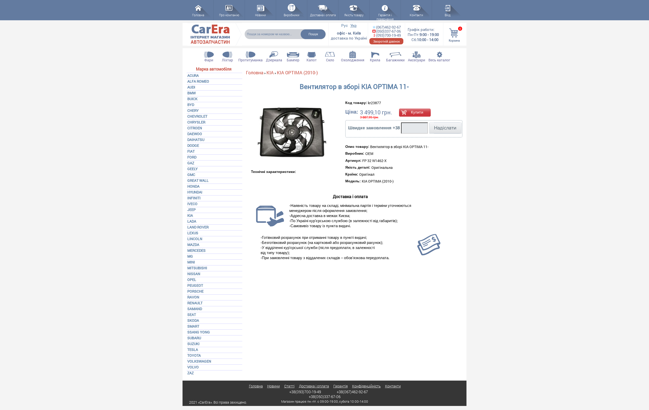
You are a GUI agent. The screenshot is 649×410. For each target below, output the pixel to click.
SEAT (191, 314)
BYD (190, 104)
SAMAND (194, 308)
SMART (193, 326)
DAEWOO (194, 133)
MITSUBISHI (197, 267)
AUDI (191, 87)
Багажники (395, 60)
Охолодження (352, 60)
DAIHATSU (195, 139)
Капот (312, 60)
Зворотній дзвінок (386, 41)
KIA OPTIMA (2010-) (297, 72)
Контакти (393, 386)
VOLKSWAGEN (199, 361)
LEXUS (192, 232)
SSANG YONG (198, 332)
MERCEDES (196, 250)
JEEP (191, 209)
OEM (369, 154)
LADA (191, 221)
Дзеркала (274, 60)
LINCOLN (194, 238)
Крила (375, 60)
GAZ (190, 163)
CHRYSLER (196, 122)
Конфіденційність (366, 386)
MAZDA (193, 244)
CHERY (193, 110)
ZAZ (190, 372)
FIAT (191, 151)
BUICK (192, 98)
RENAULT (195, 302)
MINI (191, 262)
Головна (254, 72)
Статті (289, 386)
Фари (208, 60)
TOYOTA (194, 355)
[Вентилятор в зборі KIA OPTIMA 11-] (281, 132)
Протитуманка (250, 60)
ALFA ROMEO (198, 81)
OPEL (191, 279)
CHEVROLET (197, 116)
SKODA (193, 320)
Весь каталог (439, 60)
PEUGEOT (195, 285)
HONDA (193, 186)
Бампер (293, 60)
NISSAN (193, 273)
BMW (191, 93)
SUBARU (194, 337)
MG (190, 256)
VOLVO (193, 367)
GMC (191, 174)
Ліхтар (227, 60)
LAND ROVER (198, 227)
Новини (273, 386)
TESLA (192, 349)
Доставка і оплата (314, 386)
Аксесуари (416, 60)
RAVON (193, 297)
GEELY (192, 168)
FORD (191, 157)
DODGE (193, 145)
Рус (344, 25)
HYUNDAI (194, 192)
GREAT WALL (198, 180)
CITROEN (194, 128)
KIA (190, 215)
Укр (353, 25)
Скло (330, 60)
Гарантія (340, 386)
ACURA (193, 75)
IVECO (192, 203)
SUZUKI (193, 343)
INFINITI (194, 197)
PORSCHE (195, 291)
